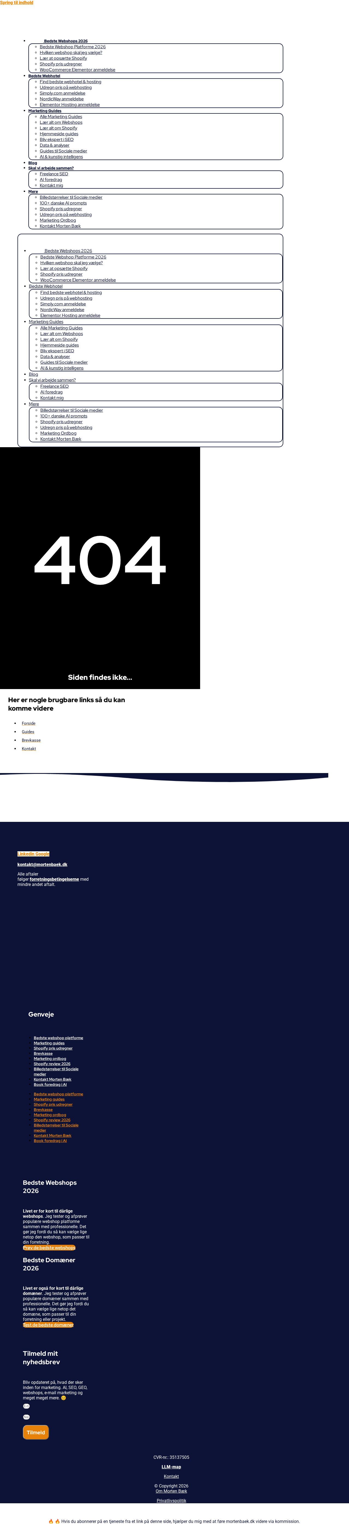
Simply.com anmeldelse (62, 93)
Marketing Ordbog (58, 220)
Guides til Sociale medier (63, 151)
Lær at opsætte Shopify (63, 58)
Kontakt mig (51, 185)
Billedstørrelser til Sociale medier (71, 197)
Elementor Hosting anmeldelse (70, 104)
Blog (32, 162)
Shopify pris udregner (61, 64)
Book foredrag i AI (50, 1084)
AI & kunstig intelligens (61, 157)
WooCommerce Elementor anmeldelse (77, 70)
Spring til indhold (16, 2)
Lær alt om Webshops (61, 122)
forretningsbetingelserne (54, 879)
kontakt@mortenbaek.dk (42, 864)
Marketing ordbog (50, 1058)
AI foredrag (51, 179)
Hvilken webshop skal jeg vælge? (71, 52)
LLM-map (171, 1466)
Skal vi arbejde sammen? (51, 168)
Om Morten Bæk (171, 1491)
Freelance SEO (54, 174)
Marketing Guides (44, 110)
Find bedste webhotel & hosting (70, 82)
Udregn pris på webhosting (66, 87)
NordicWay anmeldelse (62, 99)
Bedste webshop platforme (58, 1037)
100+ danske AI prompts (63, 203)
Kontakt (171, 1476)
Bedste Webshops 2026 (65, 40)
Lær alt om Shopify (58, 128)
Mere (33, 191)
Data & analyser (55, 145)
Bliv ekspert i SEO (57, 139)
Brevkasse (43, 1053)
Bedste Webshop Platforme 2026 (73, 47)
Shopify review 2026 (52, 1063)
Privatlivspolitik (171, 1500)
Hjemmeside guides (59, 134)
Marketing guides (49, 1043)
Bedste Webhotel (44, 75)
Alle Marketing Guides (61, 116)
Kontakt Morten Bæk (60, 226)
